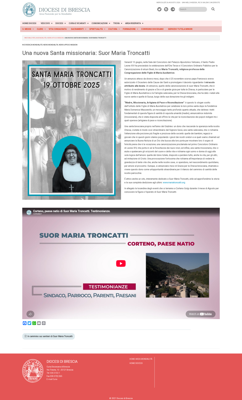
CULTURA (112, 29)
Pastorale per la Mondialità (35, 38)
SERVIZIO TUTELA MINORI (180, 29)
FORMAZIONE (129, 29)
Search (213, 9)
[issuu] (166, 9)
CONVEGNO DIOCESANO (152, 29)
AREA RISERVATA (133, 23)
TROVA (116, 23)
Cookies (128, 391)
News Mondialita (50, 45)
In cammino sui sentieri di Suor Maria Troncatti (50, 336)
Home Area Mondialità (141, 359)
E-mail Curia (52, 379)
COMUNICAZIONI (100, 23)
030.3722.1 (55, 373)
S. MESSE (26, 29)
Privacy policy (116, 391)
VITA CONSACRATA (58, 29)
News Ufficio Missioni (55, 38)
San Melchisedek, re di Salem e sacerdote (201, 2)
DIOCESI (59, 23)
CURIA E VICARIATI (77, 23)
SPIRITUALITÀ (96, 29)
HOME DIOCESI (29, 23)
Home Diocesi (136, 363)
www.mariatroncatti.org (174, 182)
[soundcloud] (173, 9)
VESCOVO (45, 23)
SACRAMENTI (77, 29)
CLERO (40, 29)
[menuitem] (29, 23)
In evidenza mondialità (32, 45)
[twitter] (159, 9)
